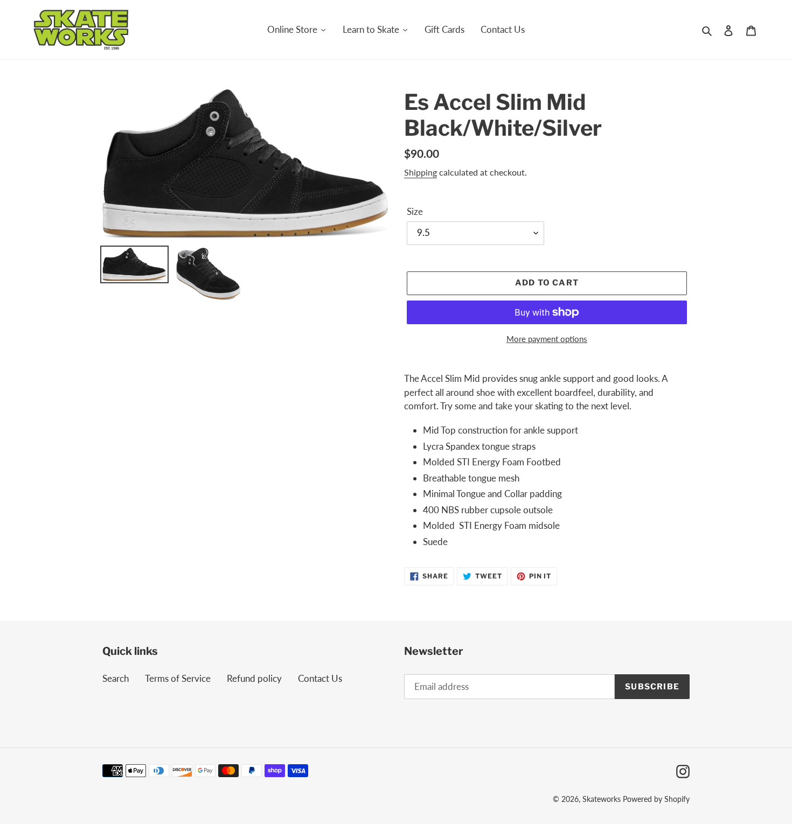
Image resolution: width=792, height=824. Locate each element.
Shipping (420, 172)
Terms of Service (178, 678)
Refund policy (254, 678)
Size (415, 211)
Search (115, 678)
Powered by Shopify (656, 799)
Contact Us (320, 678)
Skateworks (601, 799)
